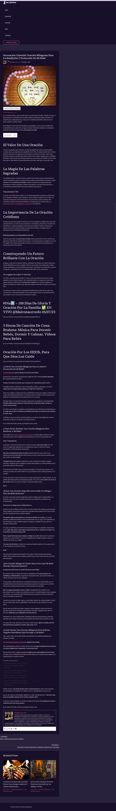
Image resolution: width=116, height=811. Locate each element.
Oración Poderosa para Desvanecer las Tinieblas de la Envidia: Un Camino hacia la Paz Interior (15, 683)
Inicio (6, 10)
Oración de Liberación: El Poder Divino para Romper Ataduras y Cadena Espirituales (15, 666)
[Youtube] (15, 729)
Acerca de (8, 16)
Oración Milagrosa (9, 372)
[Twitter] (13, 729)
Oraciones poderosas (17, 789)
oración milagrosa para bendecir (23, 435)
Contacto (7, 35)
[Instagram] (9, 729)
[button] (11, 42)
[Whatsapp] (7, 729)
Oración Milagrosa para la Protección (14, 642)
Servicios (7, 22)
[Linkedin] (11, 729)
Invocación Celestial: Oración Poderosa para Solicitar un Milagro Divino (15, 672)
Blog (6, 29)
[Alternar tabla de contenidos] (14, 135)
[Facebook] (4, 729)
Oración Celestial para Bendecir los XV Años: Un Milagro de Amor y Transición (15, 677)
